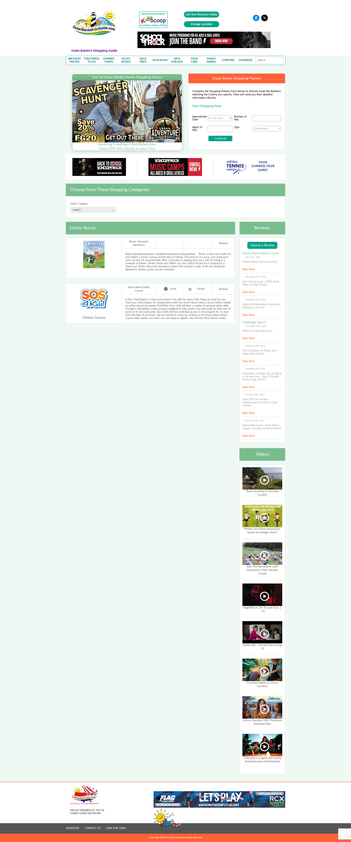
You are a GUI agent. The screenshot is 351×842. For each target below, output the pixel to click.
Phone (200, 289)
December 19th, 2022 (255, 277)
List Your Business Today (201, 14)
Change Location (201, 24)
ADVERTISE (72, 828)
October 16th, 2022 (255, 395)
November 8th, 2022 (255, 346)
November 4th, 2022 (255, 369)
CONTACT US (93, 828)
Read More (248, 269)
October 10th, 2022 (255, 420)
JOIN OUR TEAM (116, 828)
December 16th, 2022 (255, 300)
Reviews (223, 243)
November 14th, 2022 (256, 326)
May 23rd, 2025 (253, 257)
